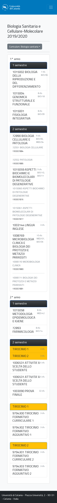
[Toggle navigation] (51, 7)
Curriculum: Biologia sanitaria (23, 46)
